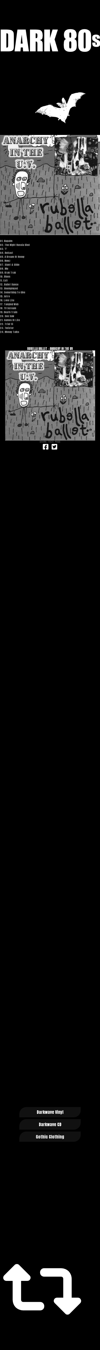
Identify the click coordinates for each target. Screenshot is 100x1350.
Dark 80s (50, 40)
